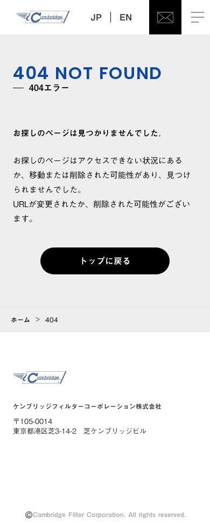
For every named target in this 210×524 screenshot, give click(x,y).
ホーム (20, 319)
